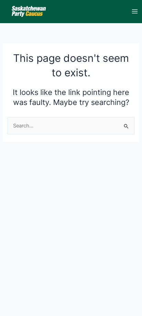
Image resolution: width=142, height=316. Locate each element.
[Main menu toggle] (135, 11)
